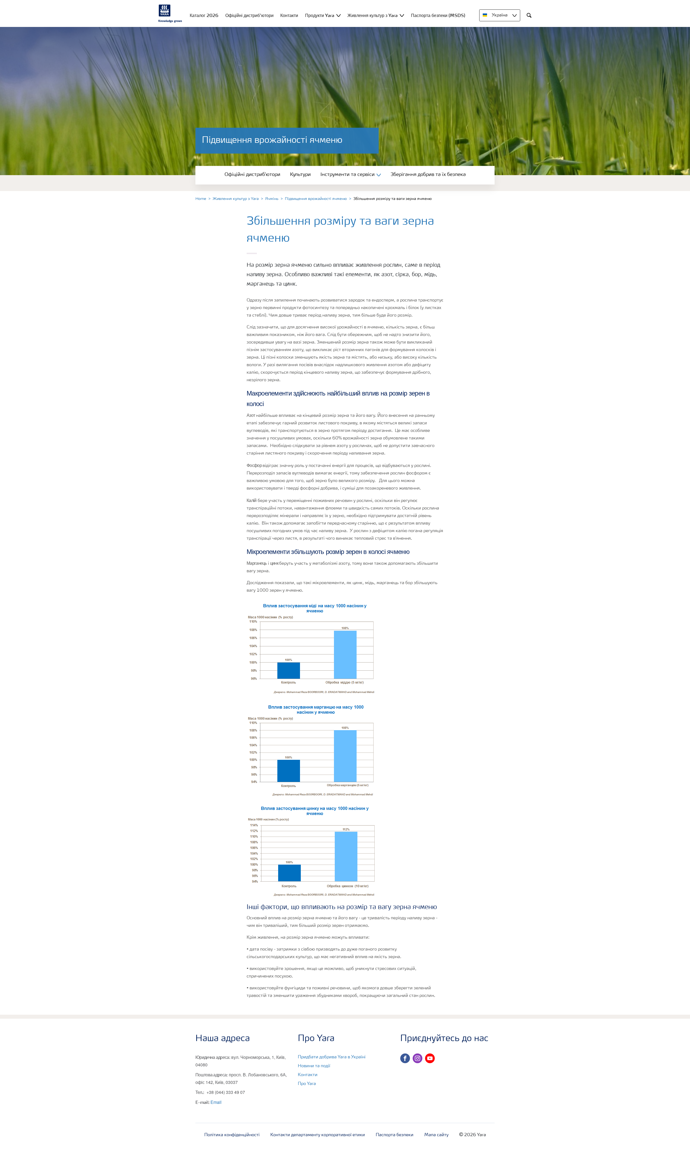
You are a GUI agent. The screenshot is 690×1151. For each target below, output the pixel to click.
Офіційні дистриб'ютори (252, 174)
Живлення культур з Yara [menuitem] (372, 15)
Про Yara (307, 1084)
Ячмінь (271, 199)
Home (200, 199)
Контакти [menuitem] (289, 15)
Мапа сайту (436, 1135)
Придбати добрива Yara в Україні (331, 1057)
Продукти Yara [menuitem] (319, 15)
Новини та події (314, 1066)
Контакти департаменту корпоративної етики (317, 1135)
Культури (300, 174)
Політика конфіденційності (232, 1135)
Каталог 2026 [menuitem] (204, 15)
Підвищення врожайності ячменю (316, 199)
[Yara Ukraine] (170, 13)
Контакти (308, 1075)
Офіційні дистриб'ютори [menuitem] (249, 15)
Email (216, 1102)
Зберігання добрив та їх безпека (428, 174)
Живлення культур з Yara (236, 199)
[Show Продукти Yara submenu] (338, 15)
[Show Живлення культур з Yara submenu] (402, 15)
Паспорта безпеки (394, 1135)
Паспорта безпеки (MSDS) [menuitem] (438, 15)
